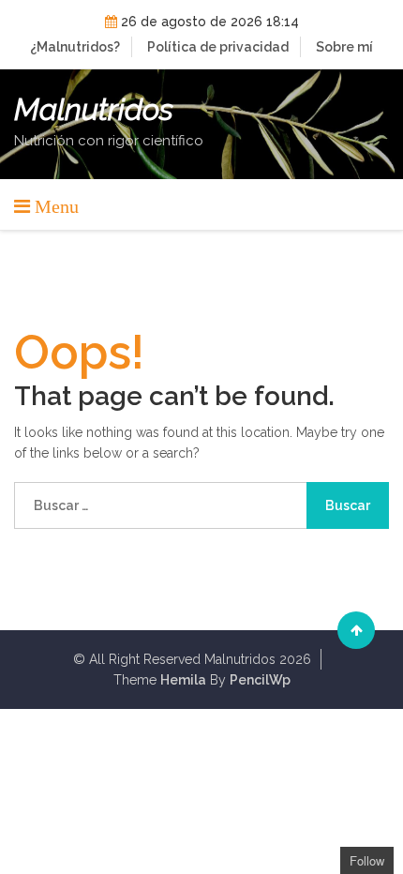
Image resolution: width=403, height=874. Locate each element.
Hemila (183, 679)
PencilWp (260, 679)
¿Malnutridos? (75, 46)
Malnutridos (93, 109)
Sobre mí (344, 46)
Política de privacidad (218, 46)
